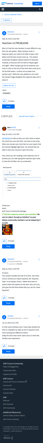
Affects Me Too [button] (8, 85)
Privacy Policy (7, 429)
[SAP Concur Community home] (7, 3)
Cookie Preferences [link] (16, 431)
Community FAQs (9, 370)
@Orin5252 (6, 138)
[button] (39, 32)
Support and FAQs (10, 374)
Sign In (37, 3)
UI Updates (6, 93)
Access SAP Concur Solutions (14, 382)
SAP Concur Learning (10, 419)
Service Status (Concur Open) (14, 415)
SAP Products (8, 404)
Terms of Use (16, 429)
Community (18, 4)
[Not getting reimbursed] (37, 116)
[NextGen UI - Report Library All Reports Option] (41, 116)
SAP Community (9, 408)
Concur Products (9, 389)
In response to (14, 264)
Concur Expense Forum (13, 14)
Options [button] (7, 20)
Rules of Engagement (11, 367)
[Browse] (4, 9)
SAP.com (6, 400)
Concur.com (7, 385)
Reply (8, 106)
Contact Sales (8, 393)
